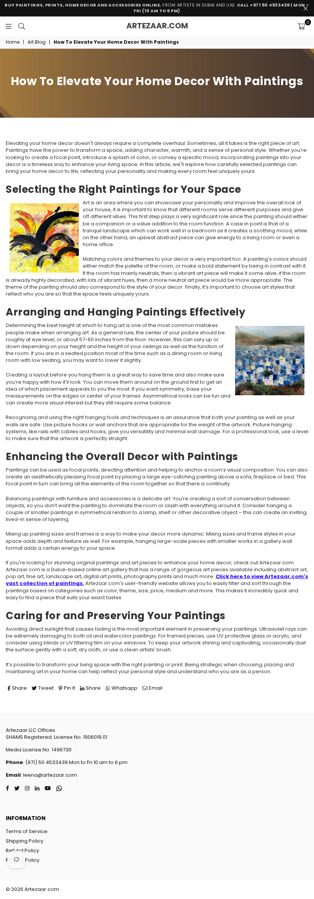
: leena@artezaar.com (49, 775)
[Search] (21, 26)
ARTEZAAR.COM (157, 26)
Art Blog (37, 42)
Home (13, 42)
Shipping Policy (24, 841)
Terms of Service (26, 831)
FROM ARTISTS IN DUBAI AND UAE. (157, 8)
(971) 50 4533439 (46, 762)
